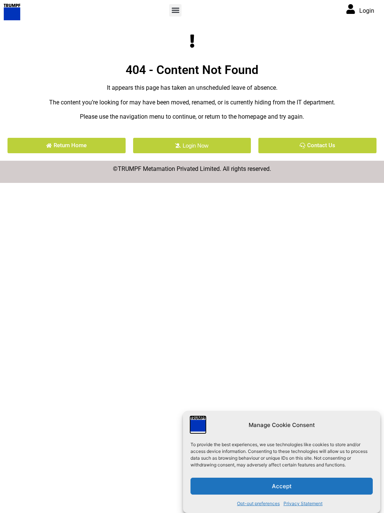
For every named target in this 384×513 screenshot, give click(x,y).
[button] (175, 10)
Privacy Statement (303, 503)
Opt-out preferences (258, 503)
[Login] (351, 9)
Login (366, 10)
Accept (282, 486)
